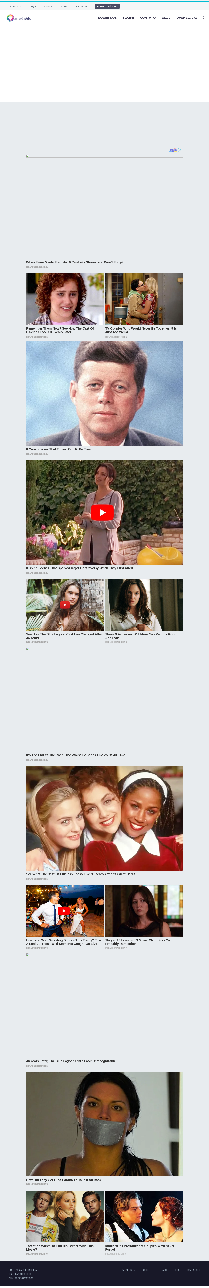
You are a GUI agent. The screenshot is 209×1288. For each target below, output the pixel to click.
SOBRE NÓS (17, 6)
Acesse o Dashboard (107, 6)
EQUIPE (34, 6)
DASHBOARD (82, 6)
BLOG (65, 6)
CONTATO (50, 6)
